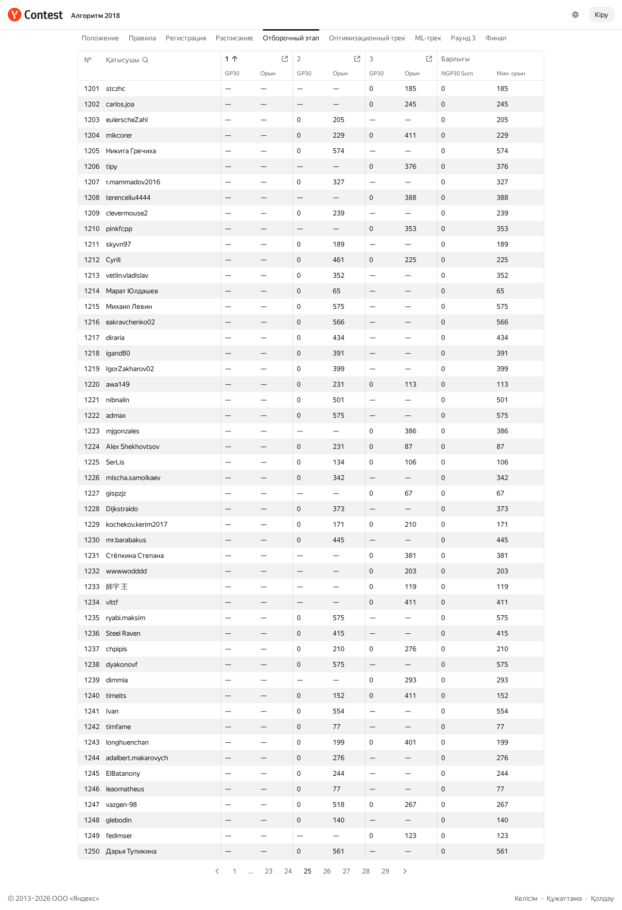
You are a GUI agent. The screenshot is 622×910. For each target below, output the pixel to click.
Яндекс (84, 898)
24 (288, 871)
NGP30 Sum (457, 73)
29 (385, 871)
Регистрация (186, 38)
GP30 (232, 73)
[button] (127, 60)
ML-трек (428, 38)
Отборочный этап (291, 38)
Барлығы (455, 59)
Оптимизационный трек (367, 38)
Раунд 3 (463, 38)
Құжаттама (564, 898)
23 (269, 871)
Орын (268, 73)
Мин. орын (511, 73)
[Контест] (35, 14)
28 (366, 871)
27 (346, 871)
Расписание (234, 38)
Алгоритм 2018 (95, 15)
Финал (495, 38)
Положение (100, 38)
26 (327, 871)
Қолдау (602, 898)
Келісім (526, 898)
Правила (142, 38)
